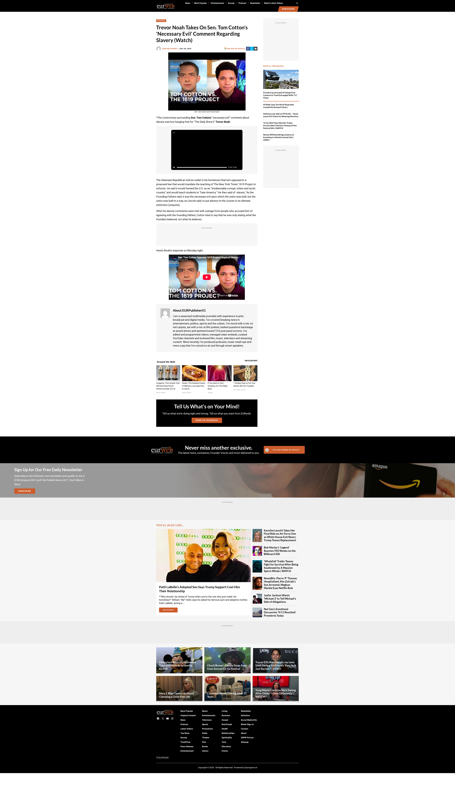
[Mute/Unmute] (239, 167)
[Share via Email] (255, 49)
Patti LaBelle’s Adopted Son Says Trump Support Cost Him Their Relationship (199, 589)
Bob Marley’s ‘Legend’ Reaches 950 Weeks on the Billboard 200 (280, 551)
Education (161, 20)
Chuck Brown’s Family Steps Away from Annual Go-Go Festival (227, 667)
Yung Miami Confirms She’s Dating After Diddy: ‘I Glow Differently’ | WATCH (275, 693)
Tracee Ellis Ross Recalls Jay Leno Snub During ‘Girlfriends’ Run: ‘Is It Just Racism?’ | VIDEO (275, 665)
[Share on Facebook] (248, 49)
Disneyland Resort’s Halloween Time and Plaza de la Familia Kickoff (177, 665)
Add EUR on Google (236, 49)
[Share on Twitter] (252, 49)
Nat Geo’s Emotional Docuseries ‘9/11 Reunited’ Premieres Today (280, 612)
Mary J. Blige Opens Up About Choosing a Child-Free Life (176, 695)
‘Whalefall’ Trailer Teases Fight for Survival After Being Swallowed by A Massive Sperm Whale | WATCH (281, 566)
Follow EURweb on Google (286, 450)
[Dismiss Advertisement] (174, 132)
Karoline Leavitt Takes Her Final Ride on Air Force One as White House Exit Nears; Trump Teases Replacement (280, 535)
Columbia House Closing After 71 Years (227, 695)
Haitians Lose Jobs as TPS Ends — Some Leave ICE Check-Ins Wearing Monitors (280, 115)
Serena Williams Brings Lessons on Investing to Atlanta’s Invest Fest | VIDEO (278, 137)
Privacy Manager (162, 757)
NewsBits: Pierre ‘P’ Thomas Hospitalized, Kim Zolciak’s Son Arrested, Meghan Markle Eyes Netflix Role (280, 583)
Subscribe (24, 491)
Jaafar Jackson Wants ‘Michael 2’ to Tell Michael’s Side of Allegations (280, 598)
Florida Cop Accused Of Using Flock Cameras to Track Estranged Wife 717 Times (280, 95)
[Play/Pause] (174, 167)
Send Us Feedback (207, 420)
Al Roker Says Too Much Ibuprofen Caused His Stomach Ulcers (278, 105)
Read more (170, 610)
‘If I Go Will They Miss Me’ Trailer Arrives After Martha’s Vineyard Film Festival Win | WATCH (280, 125)
